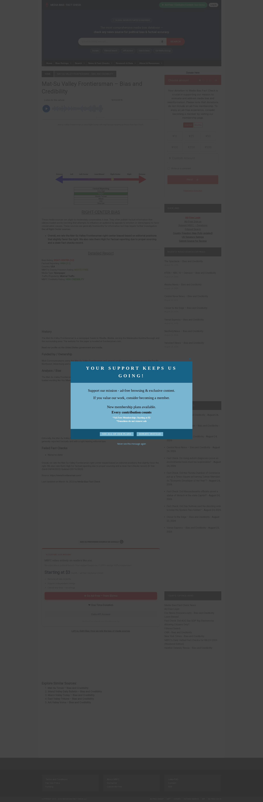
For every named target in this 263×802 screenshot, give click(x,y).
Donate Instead (149, 434)
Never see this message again (131, 444)
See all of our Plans (117, 434)
